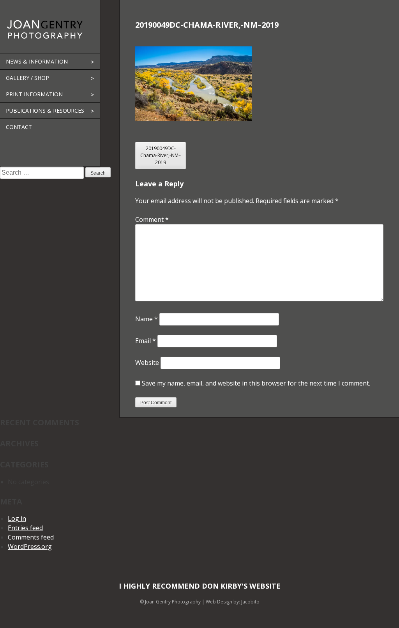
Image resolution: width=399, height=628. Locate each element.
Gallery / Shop (27, 77)
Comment (152, 219)
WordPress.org (30, 546)
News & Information (37, 61)
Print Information (34, 94)
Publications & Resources (45, 110)
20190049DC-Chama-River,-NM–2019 (160, 155)
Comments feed (31, 537)
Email (145, 340)
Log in (17, 518)
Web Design (219, 601)
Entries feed (25, 528)
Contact (19, 127)
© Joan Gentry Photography (170, 601)
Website (147, 362)
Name (146, 319)
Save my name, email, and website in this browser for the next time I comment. (256, 383)
